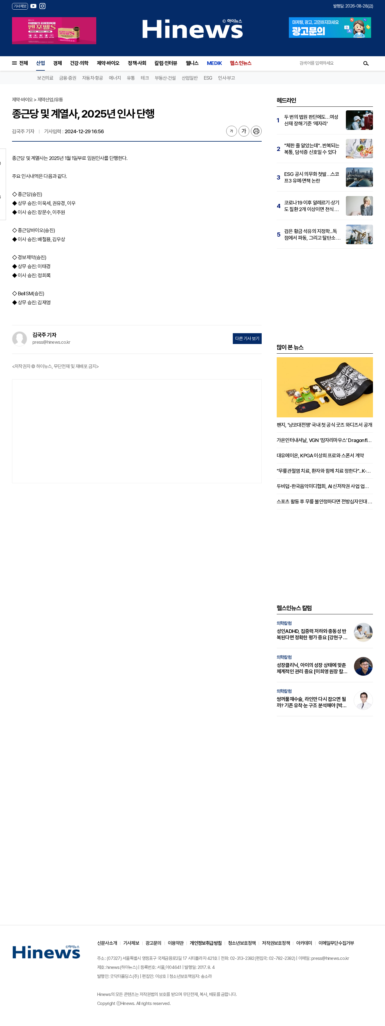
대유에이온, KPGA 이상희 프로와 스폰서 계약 (320, 456)
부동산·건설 (165, 78)
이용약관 (176, 943)
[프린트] (256, 131)
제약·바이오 (108, 63)
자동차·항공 (92, 78)
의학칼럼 (284, 623)
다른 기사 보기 (247, 338)
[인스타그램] (42, 6)
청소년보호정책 (242, 943)
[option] (54, 30)
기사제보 (131, 943)
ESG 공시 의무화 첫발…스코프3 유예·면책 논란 (311, 177)
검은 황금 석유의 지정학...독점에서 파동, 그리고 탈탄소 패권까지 (312, 234)
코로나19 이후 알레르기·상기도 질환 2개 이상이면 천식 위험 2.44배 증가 (311, 206)
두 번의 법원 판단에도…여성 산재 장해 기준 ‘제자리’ (311, 120)
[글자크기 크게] (244, 131)
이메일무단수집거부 (336, 943)
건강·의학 (79, 63)
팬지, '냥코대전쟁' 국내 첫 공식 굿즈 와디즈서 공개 (324, 425)
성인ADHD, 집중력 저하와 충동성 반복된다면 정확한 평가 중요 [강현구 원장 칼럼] (312, 634)
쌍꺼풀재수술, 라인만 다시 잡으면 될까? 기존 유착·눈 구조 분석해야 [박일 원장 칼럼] (311, 702)
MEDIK (214, 63)
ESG (208, 78)
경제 (57, 63)
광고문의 (154, 943)
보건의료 (45, 78)
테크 (145, 78)
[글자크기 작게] (231, 131)
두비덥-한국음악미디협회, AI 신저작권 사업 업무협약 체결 (325, 486)
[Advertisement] (137, 431)
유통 (131, 78)
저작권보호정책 (276, 943)
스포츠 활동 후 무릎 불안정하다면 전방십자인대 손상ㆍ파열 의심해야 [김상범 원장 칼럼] (325, 502)
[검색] (366, 63)
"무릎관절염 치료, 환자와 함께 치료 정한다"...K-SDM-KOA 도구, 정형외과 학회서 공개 (325, 471)
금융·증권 (67, 78)
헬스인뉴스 (240, 63)
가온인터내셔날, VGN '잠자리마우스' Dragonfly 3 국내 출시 (325, 440)
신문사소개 (107, 943)
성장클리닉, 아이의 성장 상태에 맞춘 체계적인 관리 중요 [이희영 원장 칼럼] (311, 668)
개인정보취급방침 (206, 943)
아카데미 (304, 943)
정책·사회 (137, 63)
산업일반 (190, 78)
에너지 (115, 78)
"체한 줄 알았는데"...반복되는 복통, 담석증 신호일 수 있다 (312, 149)
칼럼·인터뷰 (166, 63)
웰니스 (192, 63)
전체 (23, 63)
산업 (40, 63)
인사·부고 (226, 78)
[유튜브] (33, 6)
